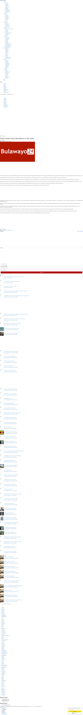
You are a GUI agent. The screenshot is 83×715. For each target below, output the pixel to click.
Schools (7, 19)
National (7, 4)
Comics (7, 34)
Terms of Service (32, 706)
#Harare (4, 230)
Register (81, 231)
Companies (7, 24)
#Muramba (11, 230)
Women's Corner (8, 43)
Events (7, 56)
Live (6, 12)
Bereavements (8, 46)
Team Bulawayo (8, 57)
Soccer (7, 15)
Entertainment (6, 47)
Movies (7, 50)
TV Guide (7, 52)
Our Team (3, 695)
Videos (5, 68)
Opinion (5, 36)
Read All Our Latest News (6, 603)
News (5, 2)
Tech (5, 59)
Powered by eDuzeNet (3, 707)
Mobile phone (8, 63)
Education (7, 6)
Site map (3, 691)
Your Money (7, 26)
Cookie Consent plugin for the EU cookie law (74, 713)
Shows (7, 55)
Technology (5, 90)
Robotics (7, 66)
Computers (7, 64)
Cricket (7, 16)
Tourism (7, 75)
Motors (7, 60)
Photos (7, 35)
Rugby (7, 18)
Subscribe (41, 272)
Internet (7, 62)
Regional (3, 609)
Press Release (8, 11)
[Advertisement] (41, 115)
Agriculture (7, 10)
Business (5, 22)
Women (7, 73)
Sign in (78, 231)
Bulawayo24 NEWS (3, 0)
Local (6, 3)
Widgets (3, 690)
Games (7, 51)
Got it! (75, 711)
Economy (3, 631)
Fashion (7, 30)
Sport (6, 70)
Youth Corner (8, 44)
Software (7, 65)
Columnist (7, 37)
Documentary (8, 77)
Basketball (7, 17)
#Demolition (7, 230)
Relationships (8, 33)
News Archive (4, 689)
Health (7, 7)
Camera (7, 61)
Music (7, 48)
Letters (7, 40)
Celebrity (7, 49)
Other (6, 21)
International (8, 9)
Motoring (7, 72)
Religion (7, 8)
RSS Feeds (3, 692)
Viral (6, 78)
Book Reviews (4, 654)
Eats (6, 29)
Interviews (7, 38)
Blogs (6, 41)
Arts (6, 53)
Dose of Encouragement (9, 28)
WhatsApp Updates (9, 45)
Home (5, 83)
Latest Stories (6, 92)
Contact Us (3, 694)
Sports (5, 13)
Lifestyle (5, 27)
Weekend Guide (8, 58)
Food (6, 74)
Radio (7, 54)
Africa (6, 5)
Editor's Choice (9, 94)
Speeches (7, 39)
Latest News (4, 94)
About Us (3, 693)
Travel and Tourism (9, 32)
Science (7, 67)
